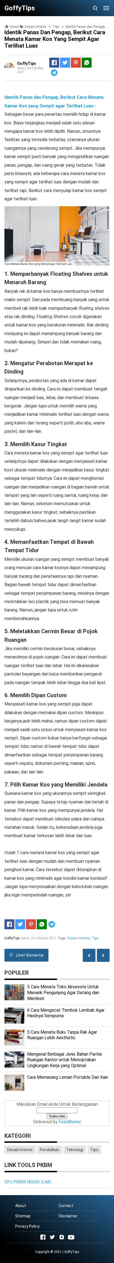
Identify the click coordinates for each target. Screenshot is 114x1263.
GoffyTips (71, 1252)
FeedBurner (70, 1121)
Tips (95, 938)
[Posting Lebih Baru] (103, 955)
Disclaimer (68, 1216)
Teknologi (74, 1149)
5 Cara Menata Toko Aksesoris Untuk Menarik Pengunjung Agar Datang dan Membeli (63, 992)
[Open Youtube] (71, 1237)
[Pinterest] (76, 63)
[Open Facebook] (43, 1237)
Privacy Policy (27, 1226)
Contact (66, 1205)
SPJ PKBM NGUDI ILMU (27, 1182)
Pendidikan (49, 1149)
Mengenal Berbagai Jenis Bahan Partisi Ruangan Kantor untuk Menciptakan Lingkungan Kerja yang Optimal (64, 1059)
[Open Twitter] (52, 1237)
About (20, 1205)
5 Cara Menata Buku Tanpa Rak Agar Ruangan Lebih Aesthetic (62, 1035)
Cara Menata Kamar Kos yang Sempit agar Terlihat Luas (38, 264)
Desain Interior (79, 938)
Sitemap (22, 1216)
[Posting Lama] (89, 955)
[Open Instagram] (61, 1237)
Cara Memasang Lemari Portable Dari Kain (67, 1077)
